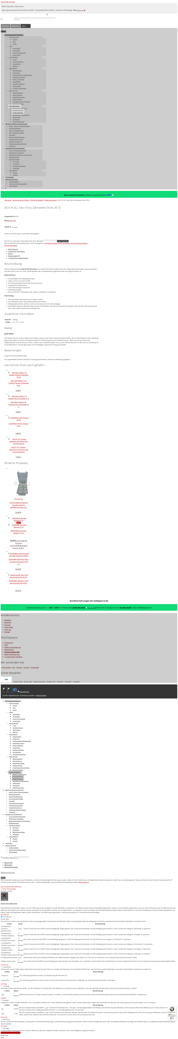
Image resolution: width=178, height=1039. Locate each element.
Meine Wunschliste (11, 867)
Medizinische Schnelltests (16, 153)
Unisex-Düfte (17, 55)
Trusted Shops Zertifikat (13, 657)
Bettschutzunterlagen (19, 166)
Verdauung (12, 146)
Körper (15, 44)
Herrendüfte (16, 51)
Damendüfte (16, 48)
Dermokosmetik (14, 37)
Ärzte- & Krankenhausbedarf (17, 150)
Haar (14, 42)
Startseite (7, 200)
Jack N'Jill (13, 221)
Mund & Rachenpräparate (16, 137)
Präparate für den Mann (16, 139)
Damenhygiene (17, 71)
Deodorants (16, 73)
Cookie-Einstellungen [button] (8, 889)
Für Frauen (16, 162)
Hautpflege (16, 168)
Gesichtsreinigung (18, 62)
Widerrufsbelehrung (11, 654)
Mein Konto (5, 26)
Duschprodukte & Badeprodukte (22, 75)
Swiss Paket (8, 627)
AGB (6, 645)
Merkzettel (15, 26)
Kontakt (7, 632)
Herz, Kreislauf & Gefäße (16, 133)
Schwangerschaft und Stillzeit (21, 102)
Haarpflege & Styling (19, 77)
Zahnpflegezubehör (18, 122)
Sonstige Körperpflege (19, 88)
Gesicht (15, 39)
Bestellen (7, 620)
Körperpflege (13, 68)
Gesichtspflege (13, 57)
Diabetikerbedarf (14, 157)
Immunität (12, 135)
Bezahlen (7, 622)
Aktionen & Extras (11, 179)
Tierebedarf (9, 177)
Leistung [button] (4, 984)
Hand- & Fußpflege (18, 79)
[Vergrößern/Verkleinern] (7, 1035)
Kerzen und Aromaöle (19, 53)
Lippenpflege (16, 64)
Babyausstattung (18, 93)
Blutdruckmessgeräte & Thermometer (20, 155)
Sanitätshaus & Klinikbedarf (15, 148)
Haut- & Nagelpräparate (16, 130)
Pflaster (15, 173)
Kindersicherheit (17, 99)
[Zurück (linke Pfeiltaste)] (1, 1037)
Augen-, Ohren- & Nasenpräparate (19, 126)
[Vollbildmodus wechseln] (5, 1035)
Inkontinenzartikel (14, 159)
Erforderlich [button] (5, 915)
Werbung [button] (4, 1017)
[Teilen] (3, 1035)
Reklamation (9, 650)
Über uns (7, 630)
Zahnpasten (16, 119)
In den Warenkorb (63, 241)
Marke (10, 254)
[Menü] (175, 1007)
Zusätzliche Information (16, 251)
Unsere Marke (13, 186)
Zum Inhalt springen (8, 2)
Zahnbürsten (16, 117)
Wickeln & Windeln (18, 104)
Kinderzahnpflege (18, 113)
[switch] (172, 1018)
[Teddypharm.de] (52, 15)
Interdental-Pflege (18, 110)
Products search (9, 19)
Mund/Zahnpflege (14, 106)
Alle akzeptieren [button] (6, 887)
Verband (15, 175)
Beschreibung (13, 249)
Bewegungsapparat (15, 128)
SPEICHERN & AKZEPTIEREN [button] (10, 1033)
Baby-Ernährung (17, 95)
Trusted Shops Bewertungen (18, 258)
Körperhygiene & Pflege (13, 35)
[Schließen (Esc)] (1, 1035)
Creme (15, 59)
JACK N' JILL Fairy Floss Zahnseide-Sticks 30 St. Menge (23, 241)
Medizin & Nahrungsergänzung (16, 124)
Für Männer (16, 164)
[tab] (53, 249)
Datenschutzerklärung (12, 647)
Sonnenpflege (17, 86)
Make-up (15, 66)
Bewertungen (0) (14, 256)
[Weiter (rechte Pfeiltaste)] (3, 1037)
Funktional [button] (4, 965)
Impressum (8, 643)
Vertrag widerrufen (12, 652)
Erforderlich (7, 917)
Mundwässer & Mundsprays (21, 115)
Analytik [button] (3, 998)
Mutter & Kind (13, 91)
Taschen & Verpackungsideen (18, 184)
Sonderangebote (14, 182)
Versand (7, 625)
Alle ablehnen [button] (16, 887)
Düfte (10, 46)
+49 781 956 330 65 (78, 608)
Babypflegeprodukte (19, 97)
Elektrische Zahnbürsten (20, 108)
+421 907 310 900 (125, 608)
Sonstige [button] (4, 1026)
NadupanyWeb (41, 696)
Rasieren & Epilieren (19, 84)
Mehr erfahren (84, 882)
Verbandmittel (13, 170)
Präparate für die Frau (15, 142)
